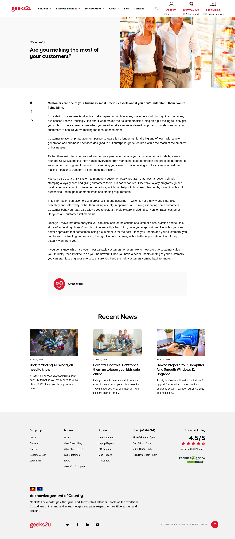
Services (43, 8)
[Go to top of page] (214, 524)
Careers (34, 449)
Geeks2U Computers (75, 466)
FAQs (67, 460)
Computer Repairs (108, 437)
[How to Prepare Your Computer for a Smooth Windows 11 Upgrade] (181, 342)
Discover (69, 430)
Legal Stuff (35, 460)
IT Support (104, 460)
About (112, 8)
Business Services (66, 8)
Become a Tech (38, 454)
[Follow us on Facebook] (77, 524)
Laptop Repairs (106, 443)
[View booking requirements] (204, 14)
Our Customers (72, 454)
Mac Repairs (105, 454)
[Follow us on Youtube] (97, 524)
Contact (139, 8)
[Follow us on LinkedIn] (87, 524)
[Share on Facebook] (32, 111)
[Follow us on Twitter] (67, 524)
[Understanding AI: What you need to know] (54, 342)
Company (36, 430)
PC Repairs (104, 449)
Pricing (67, 437)
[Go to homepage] (21, 8)
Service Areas (93, 8)
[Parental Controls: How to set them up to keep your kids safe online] (117, 342)
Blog (126, 8)
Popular (103, 430)
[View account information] (165, 14)
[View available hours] (184, 14)
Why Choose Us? (73, 449)
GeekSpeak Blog (73, 443)
